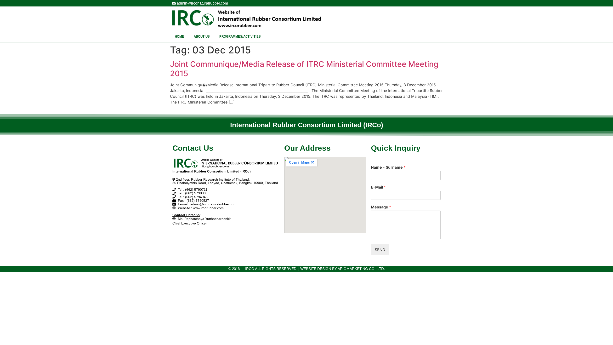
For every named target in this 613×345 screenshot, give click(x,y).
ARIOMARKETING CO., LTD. (361, 269)
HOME (179, 36)
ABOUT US (202, 36)
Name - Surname (388, 167)
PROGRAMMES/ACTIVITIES (240, 36)
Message (381, 207)
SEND (380, 249)
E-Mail (378, 187)
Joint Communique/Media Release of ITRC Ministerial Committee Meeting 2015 (304, 68)
